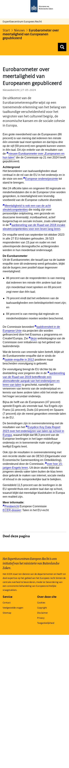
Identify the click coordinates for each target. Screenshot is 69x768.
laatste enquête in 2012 (19, 359)
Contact (7, 602)
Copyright (42, 607)
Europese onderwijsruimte (41, 178)
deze (34, 338)
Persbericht (12, 506)
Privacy (40, 617)
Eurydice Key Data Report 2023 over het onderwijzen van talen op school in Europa (33, 431)
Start (6, 30)
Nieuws (19, 30)
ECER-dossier (12, 510)
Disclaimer (42, 612)
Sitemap (7, 612)
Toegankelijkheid (45, 622)
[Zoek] (62, 47)
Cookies (41, 602)
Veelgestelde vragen (13, 607)
